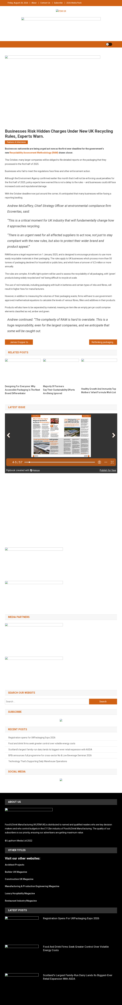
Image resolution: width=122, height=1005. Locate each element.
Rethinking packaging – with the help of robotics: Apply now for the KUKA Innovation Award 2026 (104, 342)
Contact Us (45, 3)
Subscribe (58, 3)
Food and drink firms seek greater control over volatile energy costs (41, 743)
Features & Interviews (16, 142)
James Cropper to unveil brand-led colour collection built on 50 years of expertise (21, 342)
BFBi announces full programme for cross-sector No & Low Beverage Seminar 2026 (50, 755)
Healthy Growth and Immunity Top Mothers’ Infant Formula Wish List (98, 391)
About (34, 3)
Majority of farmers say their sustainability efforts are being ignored (59, 390)
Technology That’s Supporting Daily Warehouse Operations (38, 761)
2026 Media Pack (73, 3)
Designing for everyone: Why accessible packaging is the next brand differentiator (22, 390)
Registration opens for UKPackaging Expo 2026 (31, 737)
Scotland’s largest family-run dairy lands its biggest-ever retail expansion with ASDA (50, 749)
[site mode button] (109, 44)
